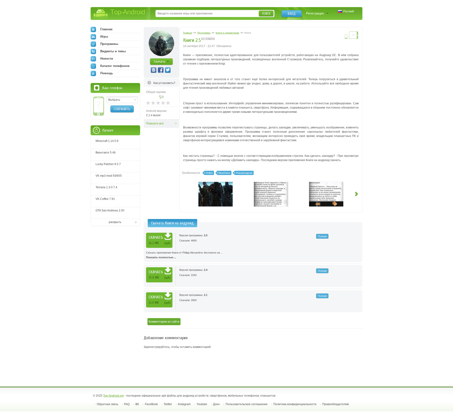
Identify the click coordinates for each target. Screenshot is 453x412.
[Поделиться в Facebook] (161, 70)
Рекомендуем (244, 172)
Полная (322, 236)
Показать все (155, 123)
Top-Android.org (113, 395)
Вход (292, 14)
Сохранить (122, 109)
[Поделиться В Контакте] (153, 70)
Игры (104, 36)
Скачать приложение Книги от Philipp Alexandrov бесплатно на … (184, 255)
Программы (109, 44)
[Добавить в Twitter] (168, 70)
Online (209, 172)
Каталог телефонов (115, 66)
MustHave (224, 172)
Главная (106, 29)
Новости (106, 58)
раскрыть (115, 222)
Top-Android (119, 14)
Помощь (106, 73)
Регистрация (315, 13)
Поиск (266, 14)
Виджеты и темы (113, 51)
